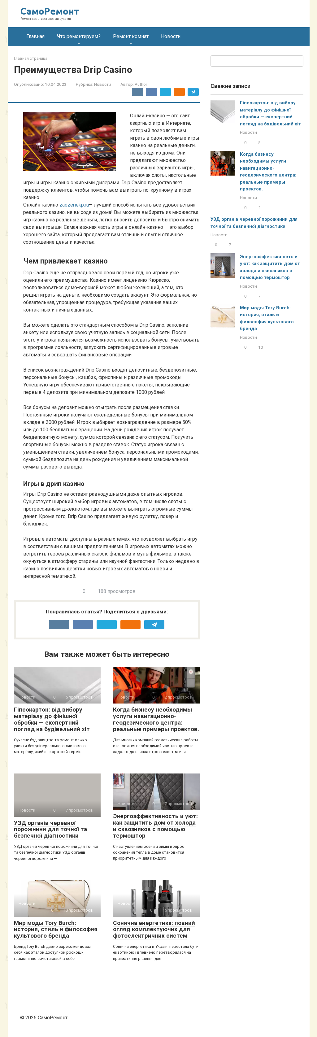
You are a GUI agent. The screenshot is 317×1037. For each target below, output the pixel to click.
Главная (35, 36)
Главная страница (30, 58)
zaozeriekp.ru (74, 205)
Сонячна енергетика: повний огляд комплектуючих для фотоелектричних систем (154, 929)
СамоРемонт (49, 11)
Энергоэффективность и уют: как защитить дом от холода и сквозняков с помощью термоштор (155, 826)
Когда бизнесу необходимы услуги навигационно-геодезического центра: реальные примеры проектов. (156, 719)
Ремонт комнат (131, 36)
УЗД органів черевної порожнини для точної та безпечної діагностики (50, 829)
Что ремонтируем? (79, 36)
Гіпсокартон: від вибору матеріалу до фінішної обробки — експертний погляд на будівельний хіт (52, 719)
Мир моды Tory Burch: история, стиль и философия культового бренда (56, 929)
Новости (170, 36)
